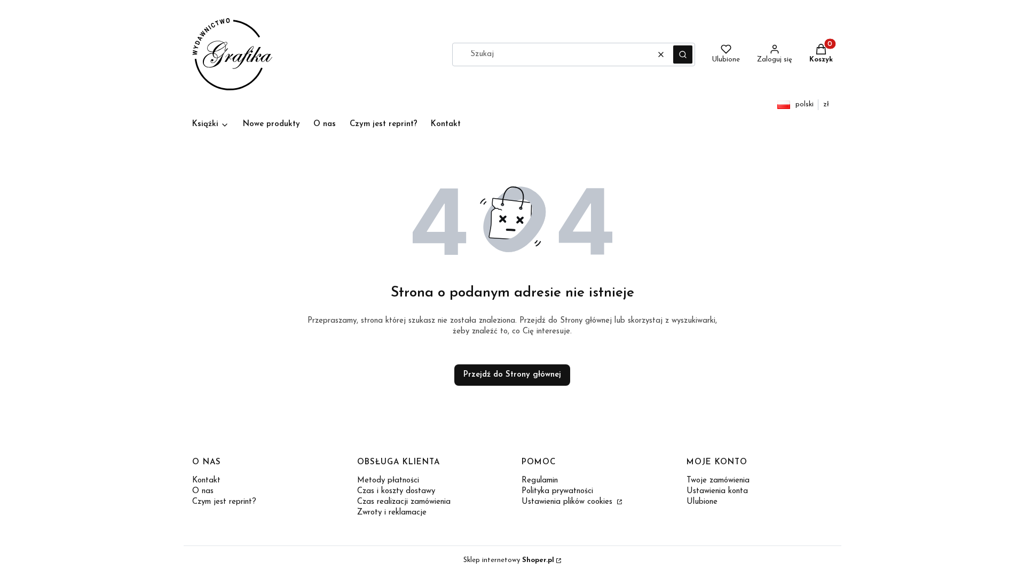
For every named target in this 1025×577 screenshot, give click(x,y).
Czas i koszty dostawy (396, 491)
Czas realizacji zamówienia (404, 502)
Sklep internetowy (508, 560)
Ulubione (702, 502)
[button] (682, 54)
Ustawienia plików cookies (568, 502)
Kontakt (206, 481)
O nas (203, 491)
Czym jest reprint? (224, 502)
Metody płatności (388, 481)
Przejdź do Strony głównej (512, 375)
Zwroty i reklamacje (392, 513)
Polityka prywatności (557, 491)
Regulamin (540, 481)
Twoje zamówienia (718, 481)
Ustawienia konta (717, 491)
